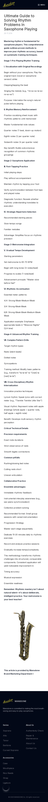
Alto (5, 735)
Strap (5, 778)
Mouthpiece (8, 768)
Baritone (7, 745)
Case (5, 763)
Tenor (6, 740)
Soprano (7, 730)
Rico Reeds (8, 773)
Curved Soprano (11, 750)
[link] (9, 4)
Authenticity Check (35, 730)
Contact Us (31, 748)
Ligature (6, 783)
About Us (30, 743)
